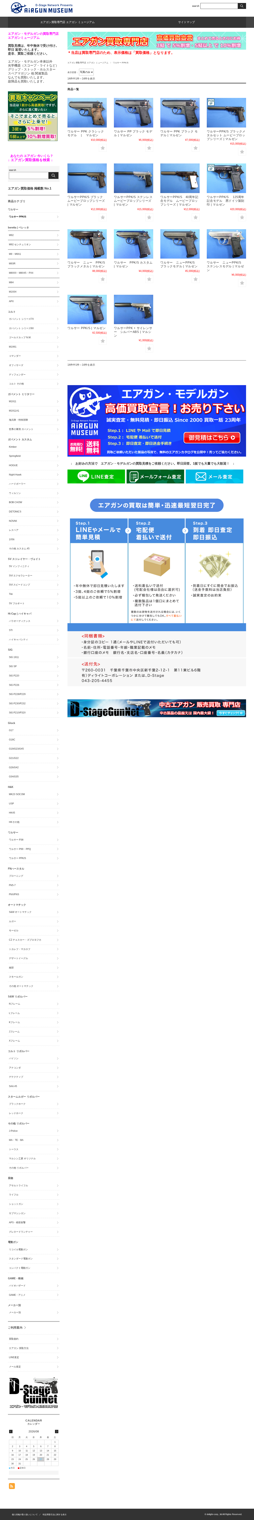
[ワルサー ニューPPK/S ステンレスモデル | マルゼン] (226, 244)
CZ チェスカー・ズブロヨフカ (25, 939)
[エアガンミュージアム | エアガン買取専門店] (41, 13)
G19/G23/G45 (16, 748)
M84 (11, 282)
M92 (11, 235)
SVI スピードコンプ (19, 584)
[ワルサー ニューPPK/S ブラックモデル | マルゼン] (180, 244)
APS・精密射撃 (17, 1222)
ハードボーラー (17, 483)
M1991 (12, 346)
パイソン (13, 1058)
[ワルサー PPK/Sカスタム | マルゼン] (133, 244)
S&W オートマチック (20, 912)
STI (11, 630)
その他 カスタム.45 (19, 548)
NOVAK (13, 521)
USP (11, 803)
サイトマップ (186, 22)
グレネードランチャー (21, 1231)
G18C (12, 739)
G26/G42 (14, 767)
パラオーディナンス (19, 621)
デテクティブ (16, 1076)
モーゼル (13, 930)
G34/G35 (14, 776)
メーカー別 (15, 1312)
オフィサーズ (16, 365)
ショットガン (16, 1204)
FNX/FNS (14, 894)
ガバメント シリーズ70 (21, 319)
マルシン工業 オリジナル (22, 1158)
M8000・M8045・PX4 (21, 273)
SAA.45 (13, 1086)
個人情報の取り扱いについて (25, 1514)
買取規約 (13, 1338)
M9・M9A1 (15, 254)
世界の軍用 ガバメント (21, 429)
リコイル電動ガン (18, 1249)
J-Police (13, 1131)
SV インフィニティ (19, 566)
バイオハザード (17, 1285)
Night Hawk (15, 474)
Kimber (13, 446)
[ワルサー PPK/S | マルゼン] (87, 309)
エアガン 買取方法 (19, 1348)
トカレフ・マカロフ (19, 949)
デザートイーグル (18, 958)
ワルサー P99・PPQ (20, 849)
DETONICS (15, 511)
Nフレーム (14, 1003)
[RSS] (12, 1487)
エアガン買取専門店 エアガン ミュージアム (67, 22)
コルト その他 (16, 383)
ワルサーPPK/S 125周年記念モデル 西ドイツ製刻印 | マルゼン (225, 200)
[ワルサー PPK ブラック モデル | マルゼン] (180, 113)
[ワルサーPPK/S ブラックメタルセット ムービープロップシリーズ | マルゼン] (226, 113)
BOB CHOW (15, 502)
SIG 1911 (14, 657)
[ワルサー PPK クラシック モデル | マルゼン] (87, 113)
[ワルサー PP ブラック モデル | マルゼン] (133, 113)
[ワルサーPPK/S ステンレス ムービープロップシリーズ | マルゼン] (133, 178)
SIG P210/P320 (17, 712)
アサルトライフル (18, 1185)
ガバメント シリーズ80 (21, 328)
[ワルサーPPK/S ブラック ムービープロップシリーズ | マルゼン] (87, 178)
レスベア (13, 530)
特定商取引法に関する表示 (54, 1514)
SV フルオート (17, 603)
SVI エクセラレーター (20, 575)
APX (11, 301)
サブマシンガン (17, 1213)
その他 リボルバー (19, 1167)
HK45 (12, 812)
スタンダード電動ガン (21, 1258)
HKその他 (14, 822)
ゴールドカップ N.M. (20, 337)
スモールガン (16, 976)
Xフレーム (14, 1040)
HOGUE (13, 465)
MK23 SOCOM (17, 794)
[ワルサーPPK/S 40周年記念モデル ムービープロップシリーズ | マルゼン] (180, 178)
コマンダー (15, 356)
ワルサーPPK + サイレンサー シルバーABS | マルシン (133, 331)
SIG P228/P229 (17, 694)
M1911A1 (14, 410)
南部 (11, 967)
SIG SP (13, 666)
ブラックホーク (17, 1104)
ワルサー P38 (16, 839)
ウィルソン (15, 493)
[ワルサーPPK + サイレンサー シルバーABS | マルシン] (133, 309)
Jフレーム (14, 1031)
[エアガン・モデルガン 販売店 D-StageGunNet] (34, 1408)
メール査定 (15, 1366)
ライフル (13, 1194)
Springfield (15, 456)
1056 (11, 539)
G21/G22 (14, 758)
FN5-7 (12, 885)
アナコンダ (15, 1067)
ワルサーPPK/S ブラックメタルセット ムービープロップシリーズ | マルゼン (226, 135)
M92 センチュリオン (20, 244)
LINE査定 (14, 1357)
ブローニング (16, 876)
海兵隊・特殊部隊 (18, 419)
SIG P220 (14, 675)
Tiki (11, 594)
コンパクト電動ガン (19, 1268)
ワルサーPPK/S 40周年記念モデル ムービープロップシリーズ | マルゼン (179, 200)
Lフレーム (14, 1013)
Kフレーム (14, 1022)
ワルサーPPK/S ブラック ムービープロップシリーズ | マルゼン (86, 200)
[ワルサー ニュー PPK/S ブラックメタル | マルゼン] (87, 244)
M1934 (12, 291)
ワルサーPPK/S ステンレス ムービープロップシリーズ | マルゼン (135, 200)
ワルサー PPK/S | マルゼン (86, 328)
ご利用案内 (15, 1327)
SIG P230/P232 (17, 703)
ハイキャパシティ (18, 639)
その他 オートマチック (21, 986)
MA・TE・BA (16, 1140)
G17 (11, 730)
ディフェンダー (17, 374)
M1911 (12, 401)
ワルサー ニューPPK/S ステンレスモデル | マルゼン (225, 266)
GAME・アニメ (17, 1295)
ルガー (12, 921)
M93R (12, 263)
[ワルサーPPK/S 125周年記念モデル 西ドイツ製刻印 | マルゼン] (226, 178)
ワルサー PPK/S (17, 216)
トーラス (13, 1149)
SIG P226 (14, 685)
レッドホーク (16, 1113)
